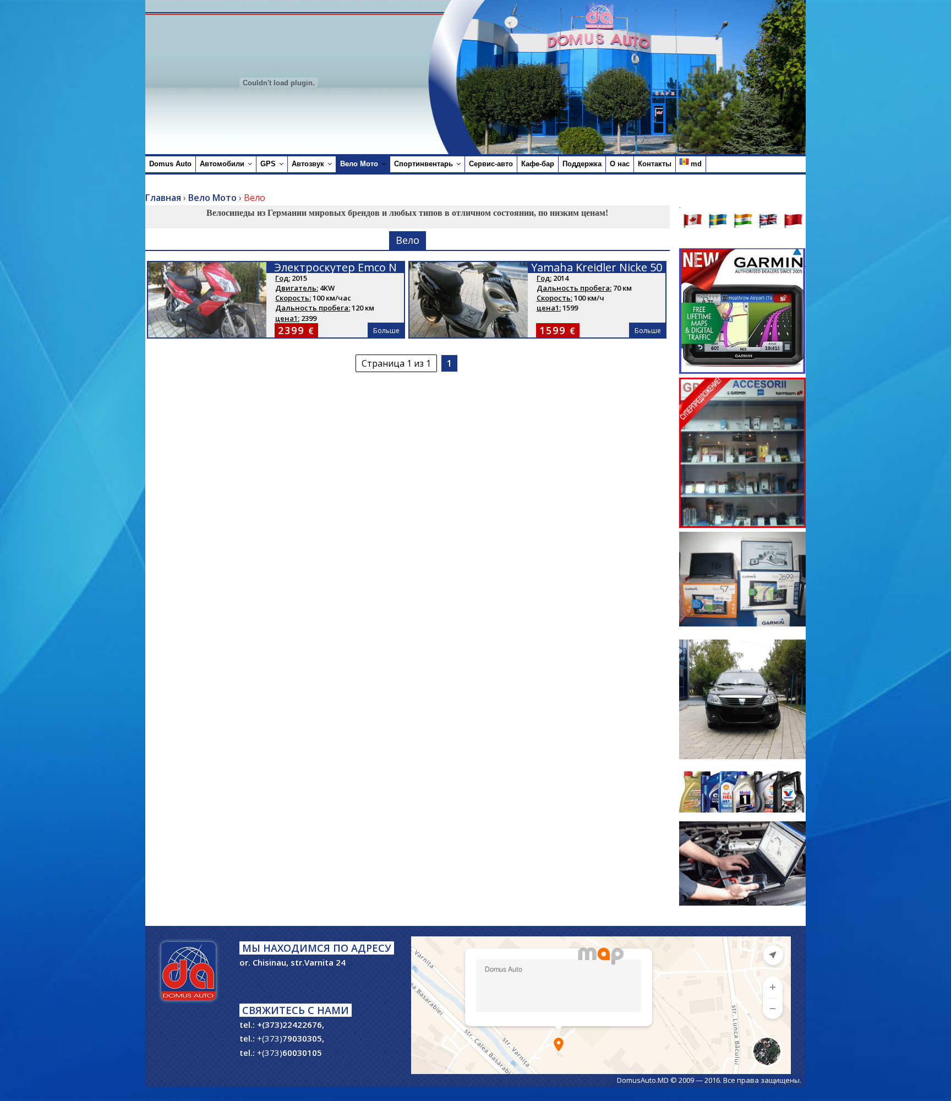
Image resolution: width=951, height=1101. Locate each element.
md (695, 164)
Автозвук (308, 164)
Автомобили (222, 164)
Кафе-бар (537, 164)
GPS (268, 164)
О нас (620, 164)
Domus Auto (170, 164)
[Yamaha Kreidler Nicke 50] (468, 269)
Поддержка (582, 164)
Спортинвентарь (423, 164)
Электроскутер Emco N (335, 267)
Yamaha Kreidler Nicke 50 (596, 267)
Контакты (654, 164)
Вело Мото (359, 164)
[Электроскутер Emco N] (207, 269)
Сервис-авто (491, 164)
